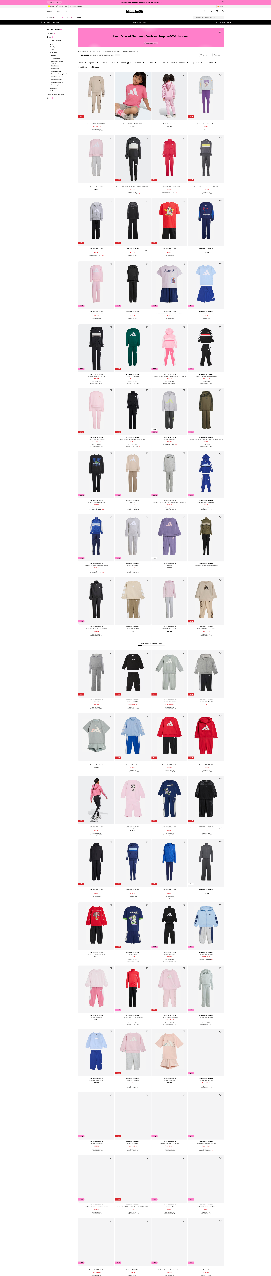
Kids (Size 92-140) (95, 51)
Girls (84, 51)
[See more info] (96, 132)
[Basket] (222, 11)
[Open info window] (222, 2)
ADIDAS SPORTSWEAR (130, 51)
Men (58, 11)
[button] (205, 55)
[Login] (205, 11)
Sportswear (107, 51)
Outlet (52, 6)
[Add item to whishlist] (110, 75)
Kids (65, 11)
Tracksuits (117, 51)
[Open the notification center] (211, 11)
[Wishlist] (217, 11)
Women (50, 11)
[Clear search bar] (222, 17)
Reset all (96, 67)
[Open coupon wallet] (199, 11)
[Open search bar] (194, 18)
